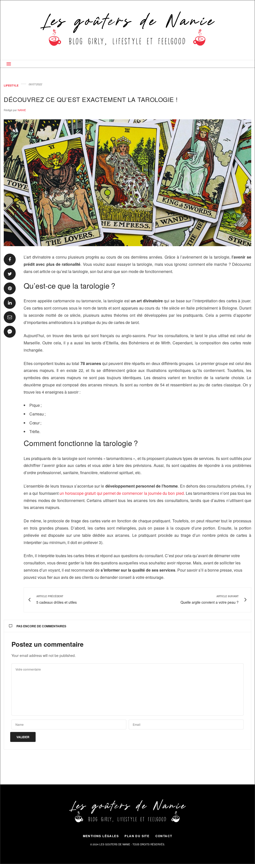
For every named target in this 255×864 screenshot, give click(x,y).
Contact (163, 836)
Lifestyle (11, 85)
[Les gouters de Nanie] (127, 30)
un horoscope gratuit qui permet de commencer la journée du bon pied (122, 493)
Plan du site (137, 836)
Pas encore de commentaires (41, 626)
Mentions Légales (101, 836)
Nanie (22, 110)
